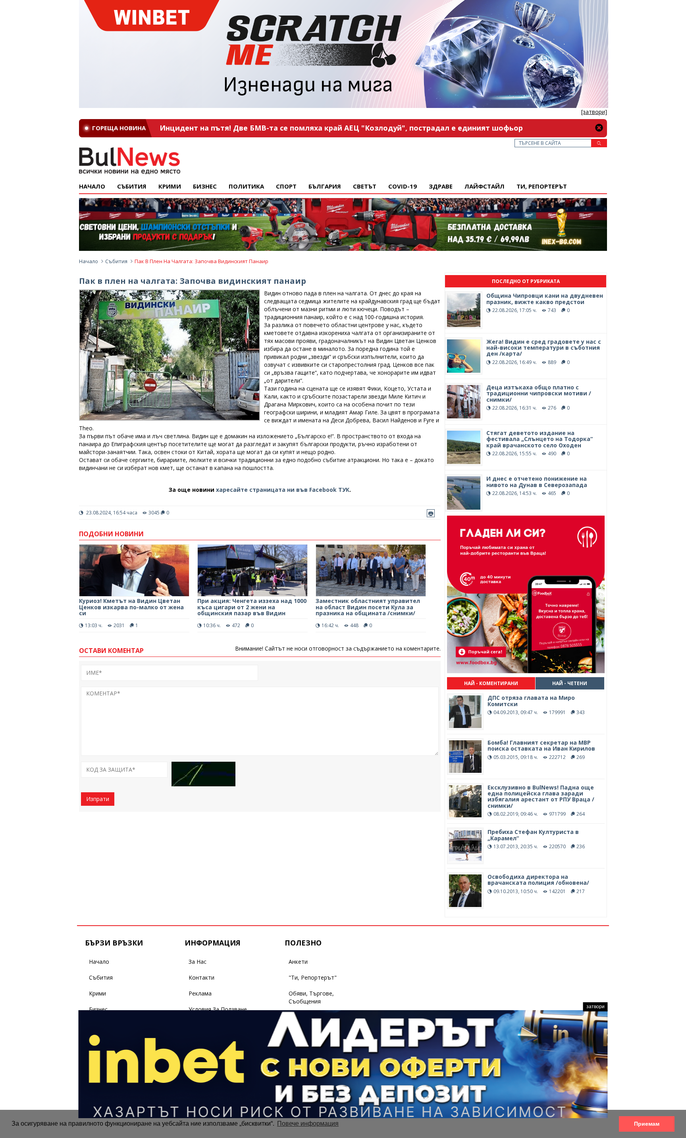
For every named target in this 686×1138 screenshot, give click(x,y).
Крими (97, 993)
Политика (246, 186)
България (324, 186)
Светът (364, 186)
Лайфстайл (484, 186)
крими (169, 186)
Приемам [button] (646, 1124)
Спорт (286, 186)
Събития (116, 261)
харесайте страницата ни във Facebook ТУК (282, 489)
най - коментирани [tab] (491, 683)
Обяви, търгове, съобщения (311, 997)
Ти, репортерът (541, 186)
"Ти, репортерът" (313, 977)
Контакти (201, 977)
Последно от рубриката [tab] (526, 281)
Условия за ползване (218, 1009)
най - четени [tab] (569, 683)
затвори (595, 1006)
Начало (92, 186)
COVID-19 (402, 186)
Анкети (298, 961)
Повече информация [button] (308, 1123)
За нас (197, 961)
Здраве (441, 186)
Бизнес (205, 186)
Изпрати (97, 799)
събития (131, 186)
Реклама (200, 993)
